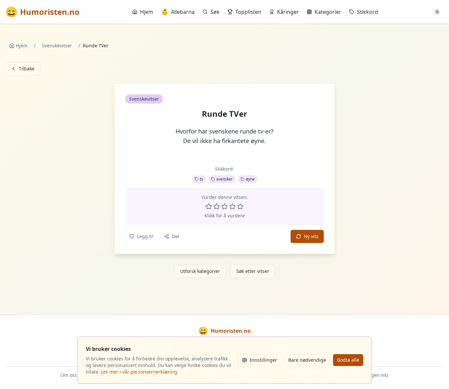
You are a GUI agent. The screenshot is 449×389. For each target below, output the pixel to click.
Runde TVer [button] (224, 114)
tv (201, 179)
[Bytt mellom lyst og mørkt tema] (437, 11)
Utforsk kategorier (200, 271)
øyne (250, 179)
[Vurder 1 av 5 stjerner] (208, 206)
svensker (224, 179)
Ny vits (311, 236)
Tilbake (27, 68)
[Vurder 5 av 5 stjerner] (240, 206)
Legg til (145, 236)
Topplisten (248, 11)
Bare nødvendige (307, 360)
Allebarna (178, 12)
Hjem (146, 11)
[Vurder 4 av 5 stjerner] (232, 206)
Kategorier (328, 11)
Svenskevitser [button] (144, 99)
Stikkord (367, 11)
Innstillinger (263, 360)
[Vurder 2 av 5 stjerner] (216, 206)
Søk (215, 11)
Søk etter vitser (252, 271)
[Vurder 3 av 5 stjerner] (224, 206)
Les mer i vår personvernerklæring (139, 372)
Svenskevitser (57, 45)
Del (175, 236)
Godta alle (348, 360)
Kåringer (288, 11)
